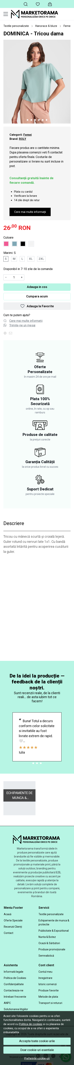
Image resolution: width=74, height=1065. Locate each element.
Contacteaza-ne (13, 990)
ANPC (7, 1002)
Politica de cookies (30, 1024)
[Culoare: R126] (14, 244)
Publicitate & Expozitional (54, 930)
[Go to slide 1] (27, 120)
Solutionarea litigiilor (16, 1009)
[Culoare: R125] (6, 244)
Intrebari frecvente (15, 996)
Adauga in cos (37, 287)
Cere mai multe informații (30, 212)
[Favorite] (37, 4)
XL (31, 259)
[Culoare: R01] (31, 244)
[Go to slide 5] (42, 120)
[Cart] (50, 4)
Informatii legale (13, 971)
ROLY (22, 139)
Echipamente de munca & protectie (54, 922)
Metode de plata (48, 996)
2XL (41, 259)
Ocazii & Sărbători (49, 943)
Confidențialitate (14, 984)
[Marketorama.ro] (41, 14)
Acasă (7, 914)
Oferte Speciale (13, 920)
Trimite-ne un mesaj (22, 325)
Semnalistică (46, 955)
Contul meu (45, 971)
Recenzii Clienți (13, 926)
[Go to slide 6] (46, 120)
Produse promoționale (52, 949)
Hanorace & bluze (46, 25)
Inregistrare (45, 977)
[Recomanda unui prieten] (11, 333)
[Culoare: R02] (23, 244)
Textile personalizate (16, 25)
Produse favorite (49, 990)
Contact (8, 932)
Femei (67, 25)
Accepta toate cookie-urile (37, 1041)
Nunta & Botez (47, 936)
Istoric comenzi (48, 984)
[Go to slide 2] (31, 120)
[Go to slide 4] (39, 120)
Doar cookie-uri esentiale (37, 1050)
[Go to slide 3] (35, 120)
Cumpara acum (37, 296)
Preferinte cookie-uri (37, 1058)
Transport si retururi (50, 1002)
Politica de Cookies (15, 977)
